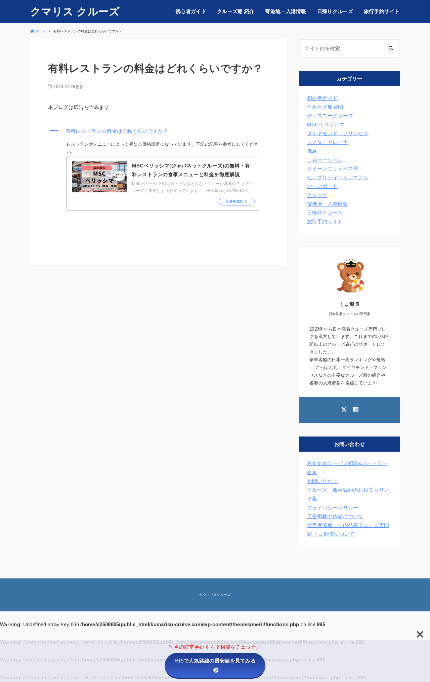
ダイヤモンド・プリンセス (338, 133)
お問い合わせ (322, 481)
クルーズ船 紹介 (235, 11)
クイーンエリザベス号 (332, 169)
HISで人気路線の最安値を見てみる (215, 660)
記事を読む (235, 201)
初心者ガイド (190, 11)
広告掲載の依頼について (335, 516)
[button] (158, 131)
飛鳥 (312, 151)
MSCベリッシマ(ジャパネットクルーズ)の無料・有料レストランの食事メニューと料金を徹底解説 (191, 170)
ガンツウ (317, 195)
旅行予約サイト (382, 11)
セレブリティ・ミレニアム (338, 177)
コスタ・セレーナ (327, 142)
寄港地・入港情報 (285, 11)
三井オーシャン (325, 160)
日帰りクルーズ (335, 11)
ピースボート (322, 186)
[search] (391, 48)
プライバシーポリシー (332, 507)
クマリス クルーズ (75, 11)
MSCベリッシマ (325, 124)
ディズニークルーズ (330, 115)
